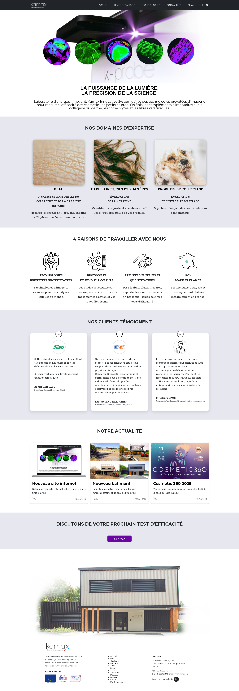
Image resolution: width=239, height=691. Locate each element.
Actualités (174, 5)
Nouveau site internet (54, 483)
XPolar (113, 666)
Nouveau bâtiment (112, 483)
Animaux (114, 663)
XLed (112, 668)
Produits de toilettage (180, 189)
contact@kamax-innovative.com (173, 674)
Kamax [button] (190, 5)
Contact (119, 539)
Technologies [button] (150, 5)
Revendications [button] (124, 5)
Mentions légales (117, 682)
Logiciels (114, 677)
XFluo (112, 670)
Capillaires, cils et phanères (119, 189)
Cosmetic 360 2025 (172, 483)
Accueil (104, 5)
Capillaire (114, 661)
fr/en (204, 5)
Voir (35, 499)
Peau (58, 189)
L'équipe (114, 675)
